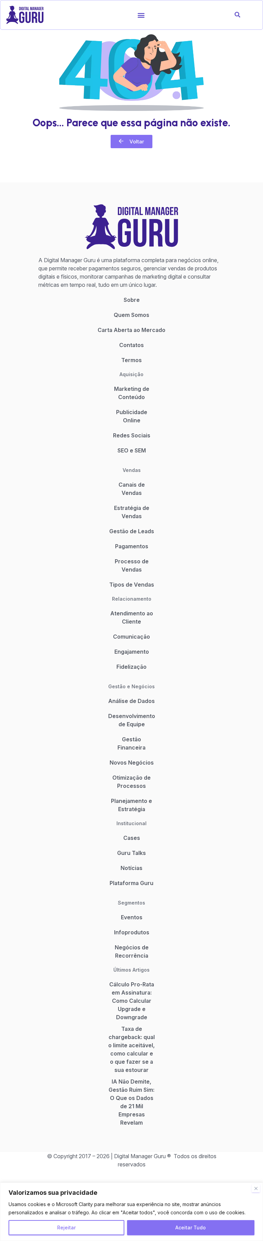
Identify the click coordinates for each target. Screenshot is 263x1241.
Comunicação (131, 636)
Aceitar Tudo (190, 1227)
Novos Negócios (132, 762)
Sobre (132, 299)
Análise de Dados (131, 701)
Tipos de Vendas (131, 584)
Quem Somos (131, 314)
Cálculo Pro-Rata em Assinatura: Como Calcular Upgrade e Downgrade (131, 1001)
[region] (131, 1211)
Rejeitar (66, 1227)
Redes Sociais (131, 435)
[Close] (256, 1188)
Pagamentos (131, 546)
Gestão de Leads (131, 531)
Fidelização (131, 666)
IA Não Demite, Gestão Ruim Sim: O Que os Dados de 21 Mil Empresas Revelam (131, 1102)
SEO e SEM (131, 450)
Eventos (131, 917)
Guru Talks (131, 852)
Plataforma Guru (131, 883)
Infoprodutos (131, 932)
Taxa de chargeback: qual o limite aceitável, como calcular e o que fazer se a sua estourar (131, 1049)
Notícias (131, 868)
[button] (141, 15)
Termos (131, 360)
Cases (131, 837)
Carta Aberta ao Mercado (131, 330)
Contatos (131, 345)
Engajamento (131, 651)
